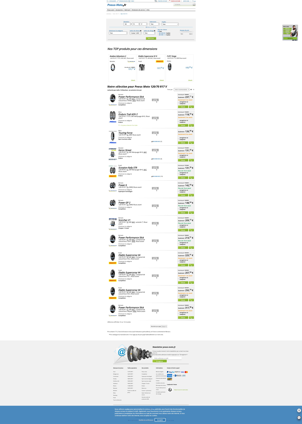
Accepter (160, 420)
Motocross (144, 388)
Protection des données (161, 378)
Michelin (115, 390)
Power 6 (122, 185)
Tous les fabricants (117, 400)
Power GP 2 (124, 202)
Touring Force (125, 133)
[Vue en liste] (191, 89)
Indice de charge (149, 31)
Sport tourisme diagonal (147, 378)
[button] (299, 410)
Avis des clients (162, 29)
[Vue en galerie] (193, 89)
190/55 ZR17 (130, 383)
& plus (168, 33)
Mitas (114, 393)
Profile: (164, 22)
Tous (160, 31)
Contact (157, 380)
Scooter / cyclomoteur (146, 390)
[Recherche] (194, 4)
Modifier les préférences (146, 420)
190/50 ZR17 (130, 381)
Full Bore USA (116, 381)
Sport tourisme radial (146, 381)
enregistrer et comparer (184, 102)
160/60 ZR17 (130, 376)
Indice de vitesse (135, 31)
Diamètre (126, 22)
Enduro (143, 386)
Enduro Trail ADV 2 (127, 114)
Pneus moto (144, 371)
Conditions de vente (160, 383)
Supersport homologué (147, 376)
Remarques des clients (161, 385)
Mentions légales (159, 371)
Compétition (144, 374)
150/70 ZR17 (130, 388)
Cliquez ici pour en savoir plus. (181, 389)
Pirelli (114, 397)
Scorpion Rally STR (127, 167)
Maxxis (114, 386)
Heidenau (115, 383)
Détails (133, 80)
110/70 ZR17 (130, 371)
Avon (114, 371)
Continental (115, 376)
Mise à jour (151, 38)
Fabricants (153, 22)
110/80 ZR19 (130, 386)
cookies (127, 409)
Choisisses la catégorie (116, 31)
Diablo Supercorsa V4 (129, 255)
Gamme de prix (184, 30)
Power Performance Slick (131, 97)
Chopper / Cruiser (146, 383)
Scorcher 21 (124, 220)
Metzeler (115, 388)
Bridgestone (116, 374)
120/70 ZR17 (130, 374)
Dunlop (114, 378)
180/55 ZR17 (130, 378)
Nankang (115, 395)
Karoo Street (124, 150)
